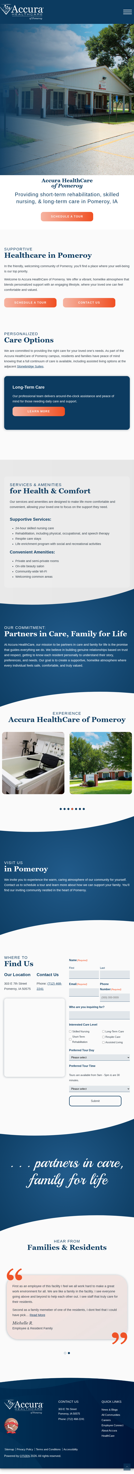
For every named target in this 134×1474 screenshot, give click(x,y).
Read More (37, 1315)
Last (102, 967)
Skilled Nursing (80, 1031)
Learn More (39, 411)
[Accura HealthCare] (22, 11)
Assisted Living (114, 1042)
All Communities (111, 1414)
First (71, 967)
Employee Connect (112, 1425)
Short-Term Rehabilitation (79, 1039)
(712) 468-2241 (75, 1419)
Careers (106, 1420)
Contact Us (89, 302)
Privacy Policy (25, 1449)
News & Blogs (110, 1409)
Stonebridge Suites (30, 366)
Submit (95, 1100)
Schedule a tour (67, 216)
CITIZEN (25, 1455)
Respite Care (112, 1036)
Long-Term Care (114, 1031)
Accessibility (71, 1449)
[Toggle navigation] (127, 12)
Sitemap (9, 1449)
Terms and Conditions (48, 1449)
